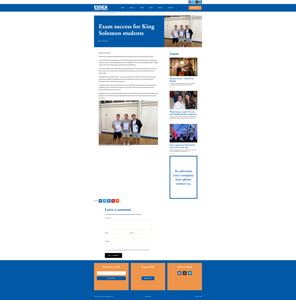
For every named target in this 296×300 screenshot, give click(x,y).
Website (107, 241)
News (142, 7)
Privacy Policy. (148, 296)
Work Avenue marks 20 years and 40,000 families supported (183, 113)
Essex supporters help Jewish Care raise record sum (182, 146)
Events (160, 7)
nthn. (201, 296)
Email (132, 233)
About (131, 7)
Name (107, 233)
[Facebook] (189, 2)
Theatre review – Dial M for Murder (182, 79)
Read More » (172, 87)
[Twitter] (193, 2)
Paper (151, 7)
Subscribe (111, 278)
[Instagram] (196, 2)
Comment (108, 218)
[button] (100, 201)
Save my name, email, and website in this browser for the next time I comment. (129, 250)
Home (122, 7)
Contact (170, 7)
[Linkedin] (200, 2)
